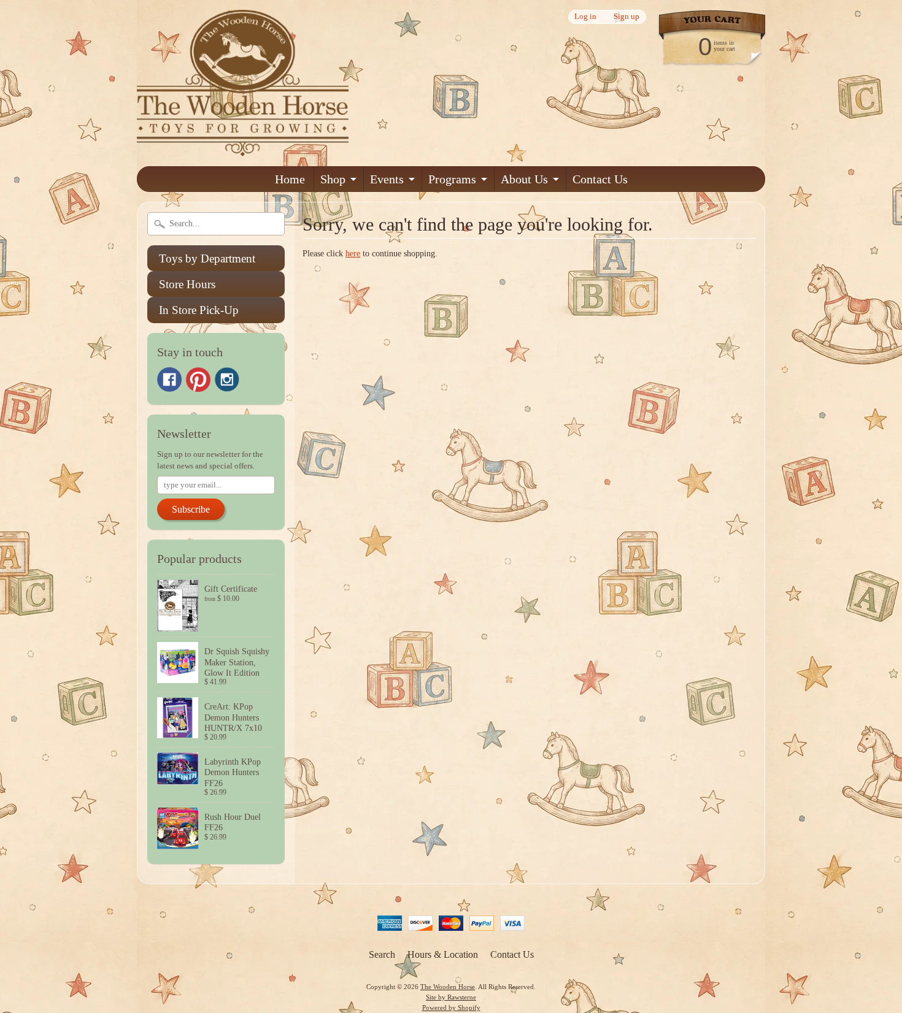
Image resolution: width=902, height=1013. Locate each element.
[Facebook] (169, 379)
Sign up (626, 17)
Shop (332, 179)
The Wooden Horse (447, 986)
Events (387, 179)
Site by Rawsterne (451, 997)
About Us (524, 179)
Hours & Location (442, 954)
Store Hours (187, 284)
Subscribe (191, 509)
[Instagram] (227, 379)
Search (382, 954)
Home (290, 179)
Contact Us (600, 179)
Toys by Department (207, 258)
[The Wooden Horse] (243, 148)
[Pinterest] (198, 379)
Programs (452, 179)
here (352, 253)
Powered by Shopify (451, 1007)
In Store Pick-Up (199, 310)
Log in (585, 17)
